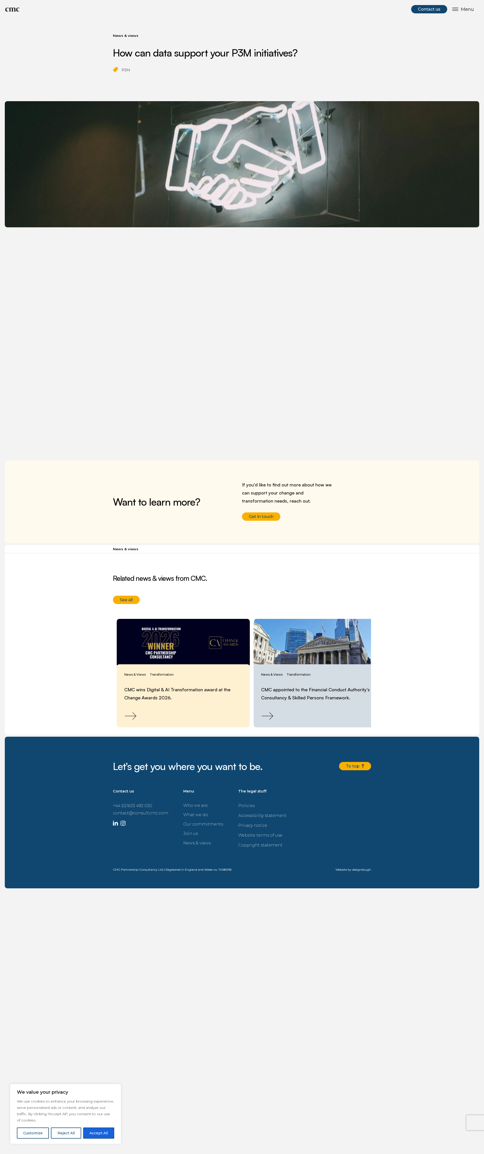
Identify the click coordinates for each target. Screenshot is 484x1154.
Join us (178, 829)
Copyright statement (244, 837)
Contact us (430, 8)
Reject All (66, 1133)
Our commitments (188, 820)
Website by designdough (353, 861)
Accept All (98, 1133)
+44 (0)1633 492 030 (130, 802)
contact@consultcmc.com (135, 808)
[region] (65, 1114)
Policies (233, 802)
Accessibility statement (246, 811)
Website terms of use (245, 828)
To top (354, 763)
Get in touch (260, 515)
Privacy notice (239, 819)
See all (126, 597)
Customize (33, 1133)
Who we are (182, 802)
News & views (183, 838)
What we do (182, 811)
